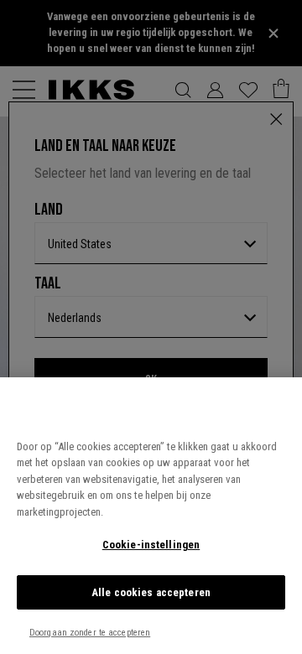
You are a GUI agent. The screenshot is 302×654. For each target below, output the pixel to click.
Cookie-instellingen (151, 544)
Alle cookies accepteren (151, 592)
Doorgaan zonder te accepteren (89, 632)
